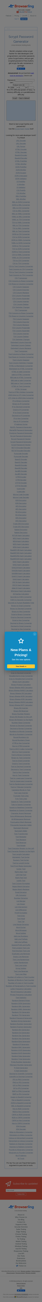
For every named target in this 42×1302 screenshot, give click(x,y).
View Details (21, 666)
